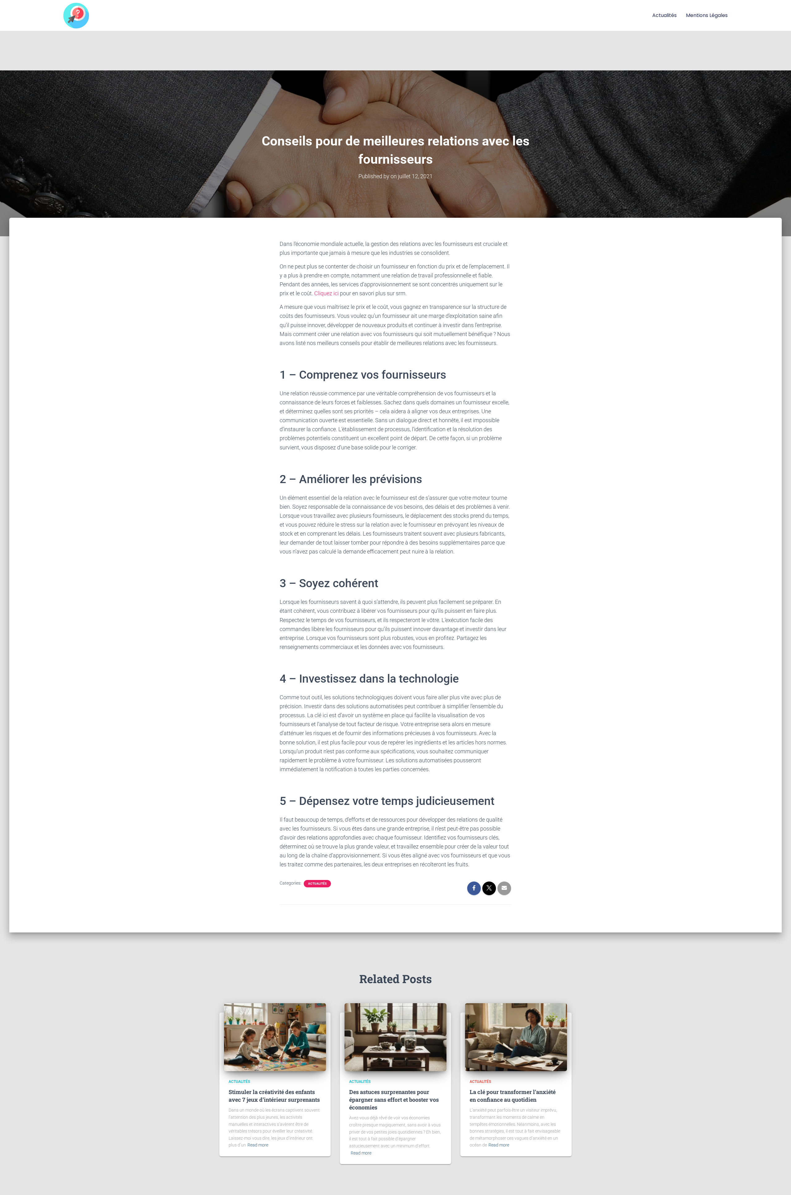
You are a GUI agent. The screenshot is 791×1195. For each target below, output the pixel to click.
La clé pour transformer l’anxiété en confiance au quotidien (513, 1095)
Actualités (664, 15)
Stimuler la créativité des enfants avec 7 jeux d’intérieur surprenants (274, 1095)
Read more (257, 1144)
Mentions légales (707, 15)
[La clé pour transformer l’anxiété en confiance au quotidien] (516, 1036)
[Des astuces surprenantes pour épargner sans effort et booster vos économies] (395, 1036)
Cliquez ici (326, 293)
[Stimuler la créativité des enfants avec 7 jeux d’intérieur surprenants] (275, 1036)
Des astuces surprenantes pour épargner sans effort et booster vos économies (394, 1099)
